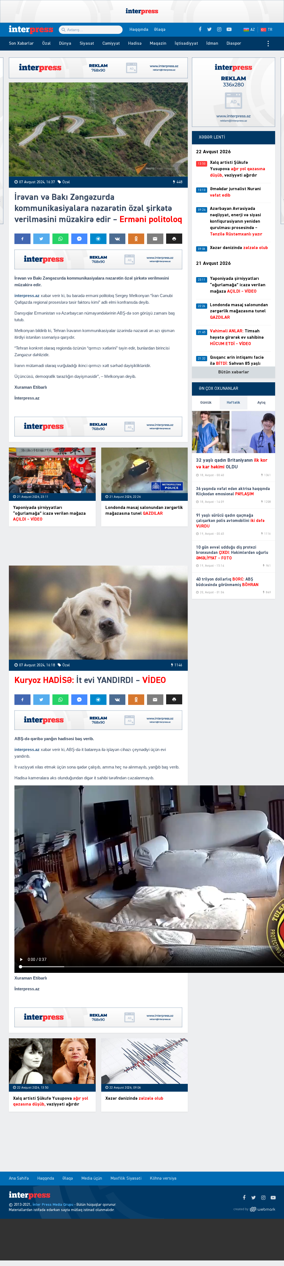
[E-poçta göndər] (155, 238)
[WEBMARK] (254, 1209)
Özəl (46, 43)
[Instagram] (263, 1198)
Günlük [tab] (206, 403)
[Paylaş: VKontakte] (117, 238)
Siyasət (87, 43)
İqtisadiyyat (186, 43)
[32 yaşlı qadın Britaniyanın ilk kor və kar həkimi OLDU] (233, 431)
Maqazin (158, 43)
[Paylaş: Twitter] (41, 238)
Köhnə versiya (163, 1178)
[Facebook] (244, 1198)
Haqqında (139, 29)
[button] (174, 238)
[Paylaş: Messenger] (79, 238)
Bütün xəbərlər (233, 372)
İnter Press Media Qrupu (52, 1205)
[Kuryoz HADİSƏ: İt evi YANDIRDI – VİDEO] (98, 613)
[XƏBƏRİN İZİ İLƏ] (34, 30)
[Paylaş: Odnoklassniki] (136, 238)
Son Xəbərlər (21, 43)
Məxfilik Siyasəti (125, 1178)
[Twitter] (253, 1198)
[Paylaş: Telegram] (98, 238)
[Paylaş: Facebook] (22, 238)
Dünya (65, 43)
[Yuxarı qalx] (268, 1250)
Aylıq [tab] (261, 403)
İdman (212, 43)
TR (270, 30)
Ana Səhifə (19, 1178)
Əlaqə (159, 29)
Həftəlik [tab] (233, 403)
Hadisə (134, 43)
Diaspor (234, 43)
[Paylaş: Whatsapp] (60, 238)
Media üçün (91, 1178)
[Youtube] (273, 1198)
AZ (252, 30)
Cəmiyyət (111, 43)
